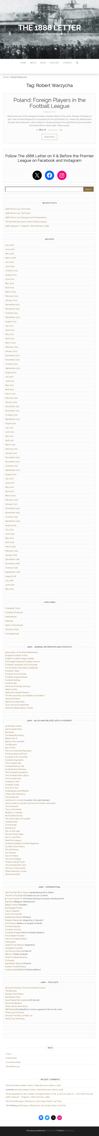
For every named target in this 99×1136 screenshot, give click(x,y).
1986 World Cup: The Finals (17, 213)
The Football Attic (13, 763)
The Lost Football (13, 809)
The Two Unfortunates (15, 868)
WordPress (51, 1130)
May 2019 (9, 538)
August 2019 (10, 525)
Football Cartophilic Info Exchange (21, 665)
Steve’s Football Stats (15, 702)
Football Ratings (12, 680)
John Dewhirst (11, 806)
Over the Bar (11, 825)
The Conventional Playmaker (18, 751)
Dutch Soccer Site (13, 914)
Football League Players (16, 677)
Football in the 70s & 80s (16, 757)
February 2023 (11, 347)
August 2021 (10, 423)
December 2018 (12, 559)
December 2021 (12, 406)
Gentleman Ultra (12, 997)
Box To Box (10, 748)
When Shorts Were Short (16, 1006)
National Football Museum (17, 692)
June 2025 (9, 266)
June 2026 (10, 249)
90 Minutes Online (13, 726)
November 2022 (12, 360)
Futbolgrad (10, 942)
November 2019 (12, 512)
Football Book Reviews (15, 769)
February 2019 (11, 551)
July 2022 (9, 377)
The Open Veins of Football (17, 819)
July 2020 (9, 478)
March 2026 (10, 258)
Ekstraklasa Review (14, 917)
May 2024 (9, 283)
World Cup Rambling (14, 1018)
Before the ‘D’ (11, 738)
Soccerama (10, 853)
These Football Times (15, 862)
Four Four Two (11, 788)
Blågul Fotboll (11, 905)
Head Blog (69, 1130)
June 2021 (9, 432)
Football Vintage (12, 932)
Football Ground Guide (15, 674)
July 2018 (9, 580)
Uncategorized (12, 634)
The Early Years (12, 629)
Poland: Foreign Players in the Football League (49, 103)
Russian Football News (15, 966)
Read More (49, 137)
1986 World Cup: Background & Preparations (25, 217)
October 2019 (11, 517)
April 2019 (9, 542)
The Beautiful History (14, 735)
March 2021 (10, 445)
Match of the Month (14, 625)
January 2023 (11, 351)
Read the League (13, 840)
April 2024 (9, 287)
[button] (77, 63)
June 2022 (9, 381)
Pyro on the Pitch (13, 837)
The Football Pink (13, 778)
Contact (67, 63)
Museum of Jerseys (13, 812)
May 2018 (9, 589)
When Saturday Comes (15, 871)
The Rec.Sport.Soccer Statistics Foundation (25, 695)
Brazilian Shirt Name (14, 994)
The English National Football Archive (22, 661)
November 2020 (12, 461)
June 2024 (9, 279)
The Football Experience (16, 772)
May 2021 (9, 436)
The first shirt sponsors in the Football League (26, 222)
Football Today (12, 785)
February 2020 (11, 500)
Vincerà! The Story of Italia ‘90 (18, 1015)
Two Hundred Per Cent (15, 865)
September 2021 (12, 419)
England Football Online (16, 655)
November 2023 (12, 309)
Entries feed (11, 1058)
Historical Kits (11, 689)
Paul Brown (10, 828)
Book (43, 63)
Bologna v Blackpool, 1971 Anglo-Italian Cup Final (38, 1101)
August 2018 (10, 576)
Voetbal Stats (11, 969)
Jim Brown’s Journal (14, 800)
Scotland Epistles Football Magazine (22, 843)
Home (23, 63)
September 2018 (12, 572)
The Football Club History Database (21, 668)
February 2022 (11, 398)
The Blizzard (10, 744)
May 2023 (9, 334)
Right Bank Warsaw (14, 963)
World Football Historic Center (19, 708)
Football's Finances (14, 612)
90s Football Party (13, 729)
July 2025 (9, 262)
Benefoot (9, 902)
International (11, 617)
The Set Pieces (12, 849)
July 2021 (9, 428)
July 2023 (9, 326)
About (33, 63)
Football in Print (12, 781)
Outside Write (11, 822)
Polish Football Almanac (16, 957)
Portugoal (9, 960)
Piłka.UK (8, 954)
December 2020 (12, 457)
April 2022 (9, 389)
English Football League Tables (19, 658)
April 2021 (9, 440)
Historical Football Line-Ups (17, 686)
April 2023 (9, 338)
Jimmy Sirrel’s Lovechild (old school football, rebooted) (30, 803)
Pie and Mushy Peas (14, 834)
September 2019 (12, 521)
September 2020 (12, 470)
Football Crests (12, 671)
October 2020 (11, 466)
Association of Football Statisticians (21, 652)
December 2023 (12, 304)
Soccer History (11, 856)
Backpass (9, 732)
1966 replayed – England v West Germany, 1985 (27, 226)
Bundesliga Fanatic (14, 908)
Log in (8, 1054)
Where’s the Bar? (12, 874)
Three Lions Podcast (14, 1012)
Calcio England (12, 911)
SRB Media (10, 1009)
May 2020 (9, 487)
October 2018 (11, 568)
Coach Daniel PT (14, 898)
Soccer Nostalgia (13, 859)
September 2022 (12, 368)
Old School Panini (13, 951)
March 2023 (10, 343)
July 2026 (9, 245)
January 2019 (11, 555)
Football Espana (12, 926)
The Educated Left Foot (16, 754)
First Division (10, 923)
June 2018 (9, 585)
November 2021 (12, 411)
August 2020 (10, 474)
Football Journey (13, 929)
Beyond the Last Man (14, 741)
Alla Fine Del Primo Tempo (17, 892)
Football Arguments (14, 760)
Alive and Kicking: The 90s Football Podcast (25, 988)
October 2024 (11, 270)
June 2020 (9, 483)
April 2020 (9, 491)
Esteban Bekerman (13, 920)
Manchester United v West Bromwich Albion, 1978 (38, 1085)
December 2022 (12, 355)
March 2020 (10, 495)
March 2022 (10, 394)
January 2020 (11, 504)
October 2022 (11, 364)
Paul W (42, 130)
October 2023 (11, 313)
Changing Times (49, 112)
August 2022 (10, 372)
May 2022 (9, 385)
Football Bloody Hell (14, 766)
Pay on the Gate (12, 831)
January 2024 (11, 300)
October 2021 (11, 415)
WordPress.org (12, 1066)
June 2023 (9, 330)
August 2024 (10, 275)
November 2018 (12, 563)
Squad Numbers (12, 699)
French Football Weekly (16, 939)
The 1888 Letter (49, 27)
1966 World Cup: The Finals (17, 209)
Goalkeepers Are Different (17, 791)
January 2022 (11, 402)
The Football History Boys (17, 775)
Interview (9, 621)
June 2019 (9, 534)
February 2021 (11, 449)
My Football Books (13, 815)
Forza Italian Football (14, 936)
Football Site (11, 683)
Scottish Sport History (15, 846)
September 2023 (12, 317)
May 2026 (9, 253)
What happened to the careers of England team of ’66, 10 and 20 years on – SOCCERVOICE (48, 1094)
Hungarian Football (14, 948)
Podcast (54, 63)
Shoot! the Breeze (13, 1003)
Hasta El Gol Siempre (14, 945)
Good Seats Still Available (17, 1000)
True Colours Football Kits (17, 705)
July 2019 (9, 529)
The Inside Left (11, 797)
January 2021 (11, 453)
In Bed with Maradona (15, 794)
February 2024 (11, 296)
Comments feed (13, 1062)
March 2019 (10, 546)
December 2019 (12, 508)
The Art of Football (13, 895)
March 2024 (10, 292)
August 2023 (10, 321)
